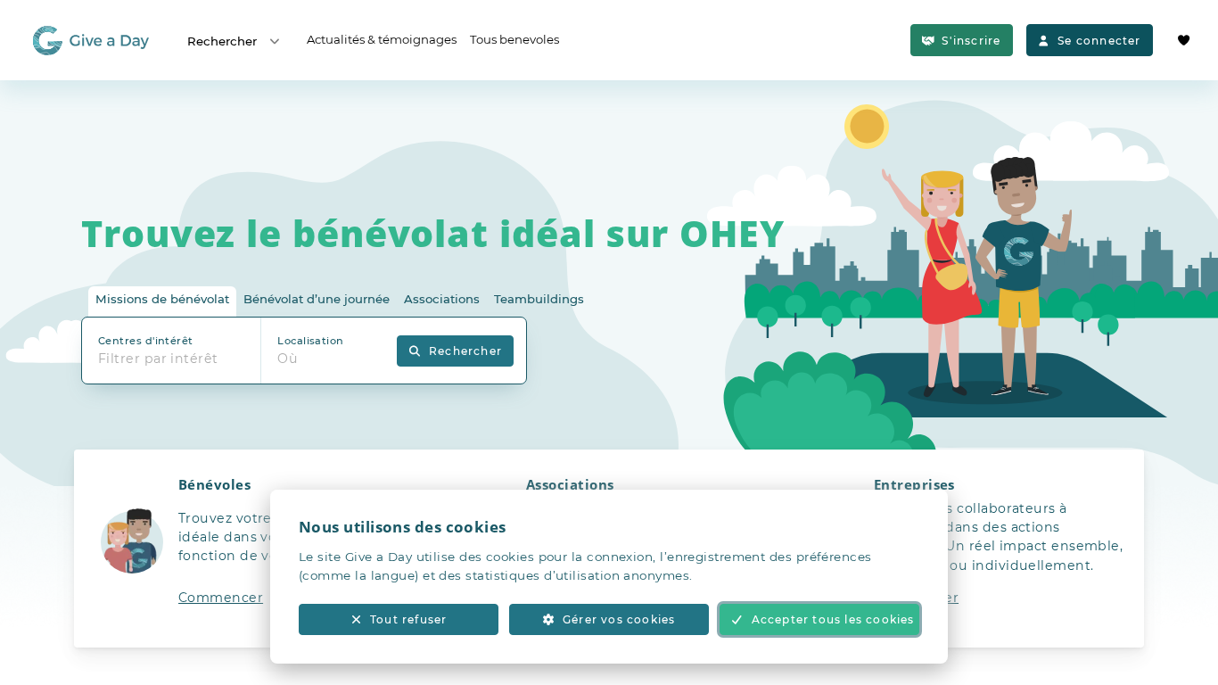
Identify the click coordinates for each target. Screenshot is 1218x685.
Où (287, 359)
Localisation (310, 340)
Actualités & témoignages (382, 39)
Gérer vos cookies (619, 619)
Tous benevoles (514, 39)
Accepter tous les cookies (833, 619)
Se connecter (1099, 40)
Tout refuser (408, 619)
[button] (261, 548)
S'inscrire (971, 40)
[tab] (162, 302)
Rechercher (222, 41)
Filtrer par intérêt (158, 359)
